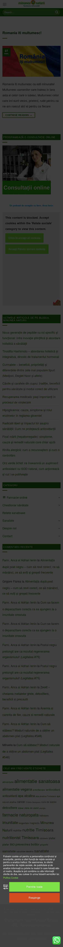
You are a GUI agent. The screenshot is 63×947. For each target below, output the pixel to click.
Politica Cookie (10, 877)
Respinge (34, 898)
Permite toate (34, 887)
